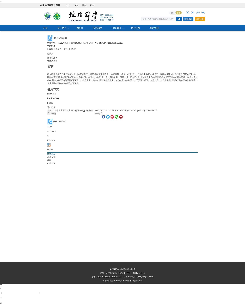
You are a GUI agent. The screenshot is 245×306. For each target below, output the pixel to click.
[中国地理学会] (57, 16)
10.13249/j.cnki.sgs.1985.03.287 (108, 42)
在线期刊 (116, 27)
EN (172, 13)
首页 (45, 27)
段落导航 (51, 154)
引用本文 (51, 163)
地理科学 (51, 42)
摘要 (49, 160)
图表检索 (200, 19)
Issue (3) (75, 42)
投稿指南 (97, 27)
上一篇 (52, 113)
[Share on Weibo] (112, 116)
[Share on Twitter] (108, 116)
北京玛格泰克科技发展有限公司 (122, 280)
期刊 (68, 5)
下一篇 (97, 113)
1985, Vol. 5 (63, 42)
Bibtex (50, 102)
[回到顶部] (122, 298)
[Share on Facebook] (103, 116)
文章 (76, 5)
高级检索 (188, 19)
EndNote (51, 93)
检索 (92, 5)
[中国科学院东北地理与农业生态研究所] (47, 16)
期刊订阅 (135, 27)
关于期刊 (62, 27)
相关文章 (51, 157)
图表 (84, 5)
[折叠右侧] (122, 303)
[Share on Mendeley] (121, 116)
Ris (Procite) (53, 98)
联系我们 (154, 27)
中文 (178, 13)
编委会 (80, 27)
